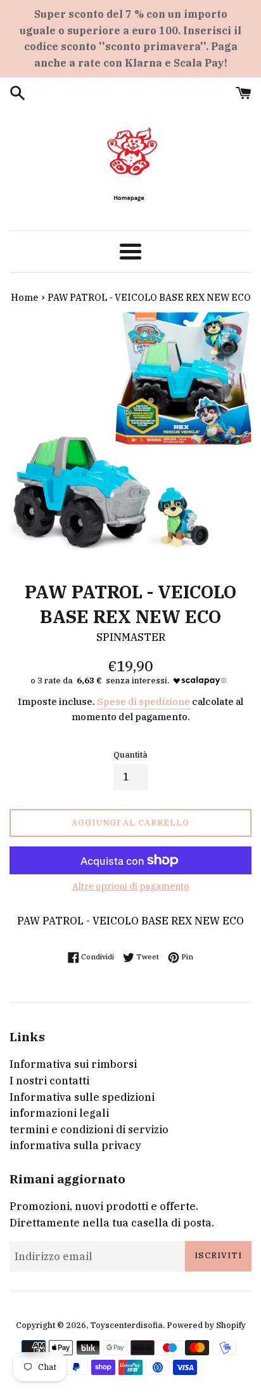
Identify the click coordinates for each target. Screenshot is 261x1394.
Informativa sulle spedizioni (82, 1097)
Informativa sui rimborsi (73, 1064)
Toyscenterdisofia (126, 1325)
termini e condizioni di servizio (89, 1129)
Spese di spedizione (143, 701)
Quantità (130, 754)
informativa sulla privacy (75, 1145)
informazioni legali (59, 1113)
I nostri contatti (49, 1080)
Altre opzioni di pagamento (130, 886)
